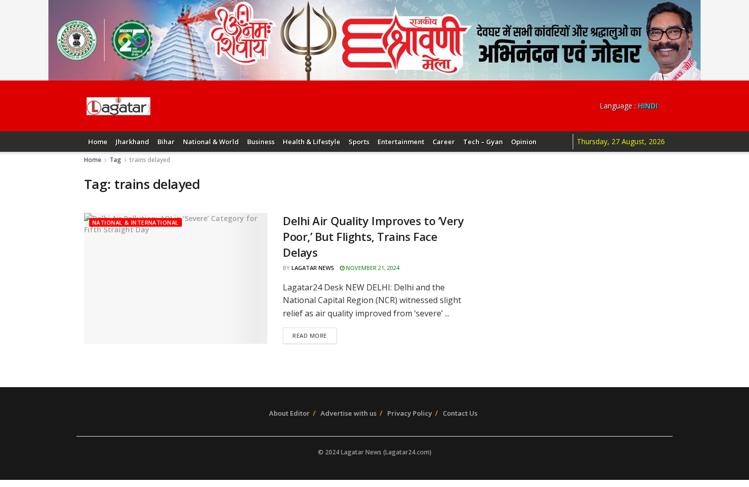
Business (261, 141)
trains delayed (149, 159)
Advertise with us (348, 413)
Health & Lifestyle (311, 141)
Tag (115, 159)
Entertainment (401, 141)
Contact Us (460, 413)
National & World (211, 141)
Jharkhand (132, 141)
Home (98, 141)
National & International (135, 222)
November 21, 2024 (371, 268)
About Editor (289, 413)
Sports (359, 141)
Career (444, 141)
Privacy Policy (409, 413)
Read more (309, 335)
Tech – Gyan (483, 141)
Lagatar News (312, 268)
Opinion (524, 141)
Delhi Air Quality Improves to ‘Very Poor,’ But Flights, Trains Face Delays (373, 236)
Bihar (166, 141)
